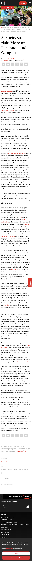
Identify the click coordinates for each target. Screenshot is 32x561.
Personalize (16, 553)
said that (6, 305)
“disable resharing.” (22, 362)
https (20, 217)
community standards (8, 236)
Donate (27, 496)
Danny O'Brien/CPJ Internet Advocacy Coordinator (12, 60)
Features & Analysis (7, 8)
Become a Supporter (14, 496)
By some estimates (6, 91)
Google (9, 470)
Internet (15, 470)
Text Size (6, 479)
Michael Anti (15, 269)
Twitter (26, 470)
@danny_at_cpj (21, 451)
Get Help (22, 3)
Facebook (3, 470)
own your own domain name (17, 153)
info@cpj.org (4, 537)
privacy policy (9, 549)
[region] (16, 549)
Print (4, 473)
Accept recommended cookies (16, 558)
